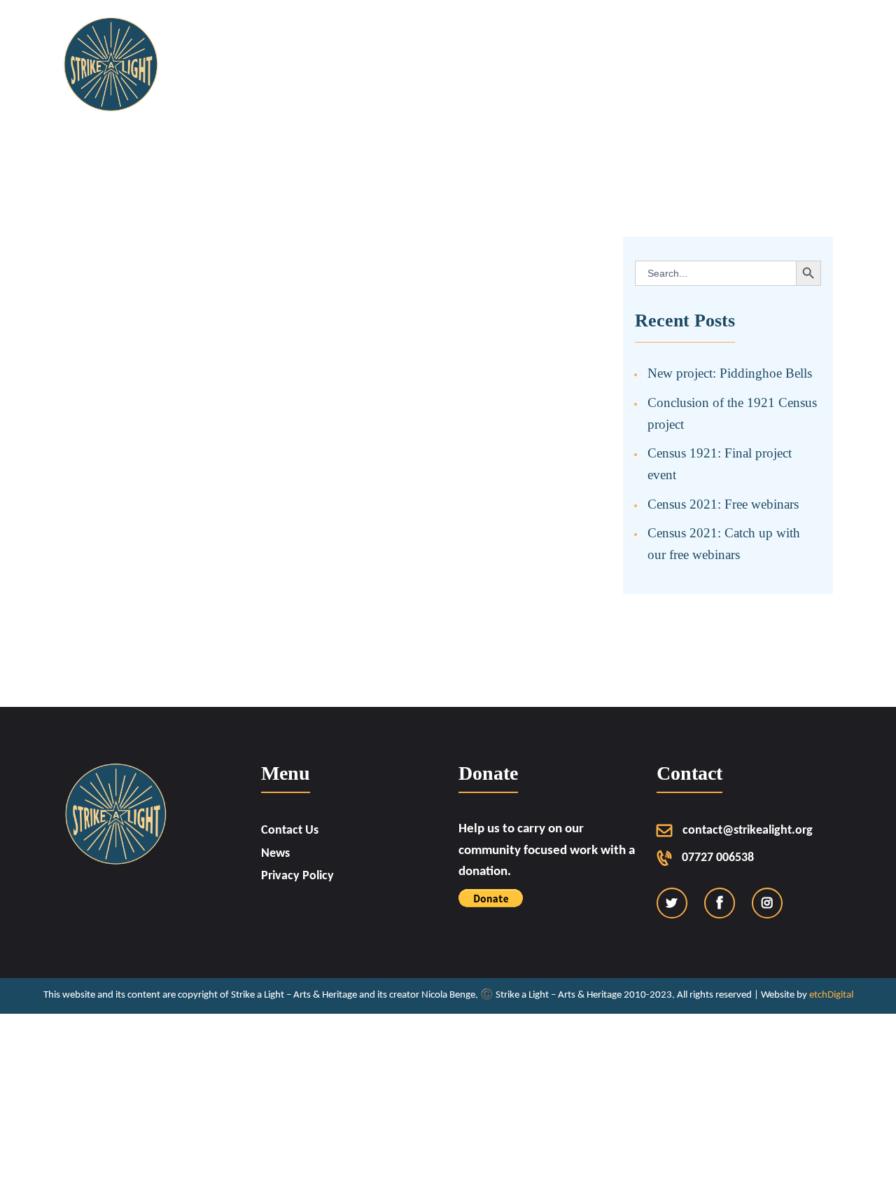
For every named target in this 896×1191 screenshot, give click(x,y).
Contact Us (289, 830)
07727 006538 (718, 858)
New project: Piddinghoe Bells (730, 373)
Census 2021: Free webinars (723, 504)
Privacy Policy (297, 876)
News (275, 853)
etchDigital (831, 995)
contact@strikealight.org (747, 830)
